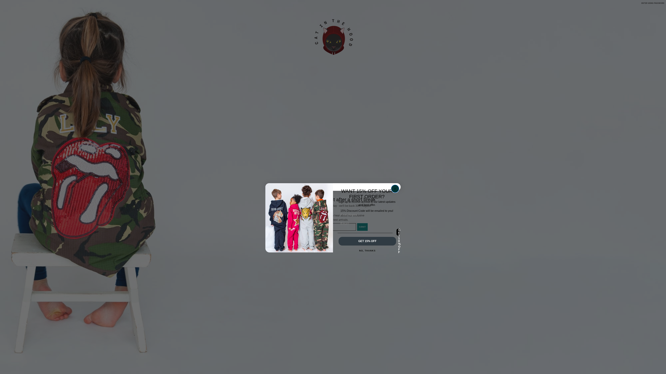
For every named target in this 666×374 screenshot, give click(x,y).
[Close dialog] (395, 189)
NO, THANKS (367, 251)
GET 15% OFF (367, 241)
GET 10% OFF (399, 232)
